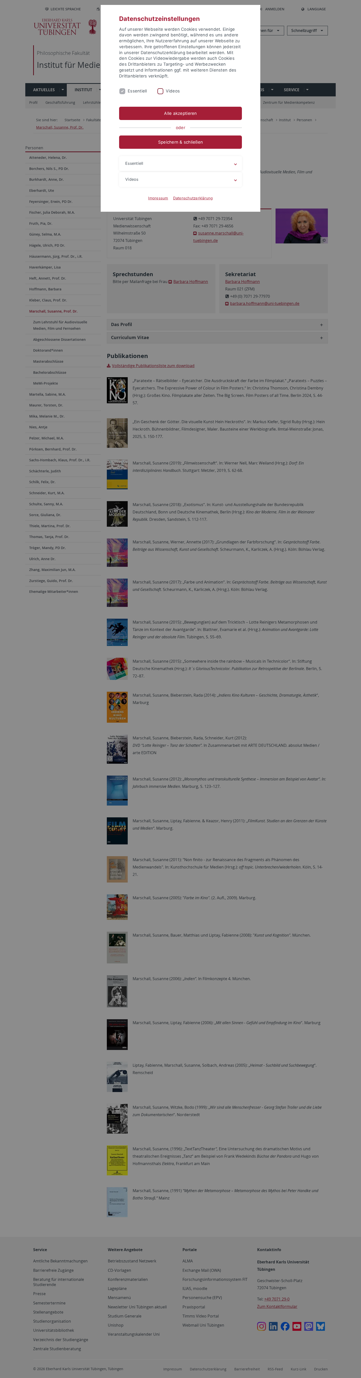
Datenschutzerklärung (193, 198)
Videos (173, 91)
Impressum (158, 198)
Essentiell (137, 91)
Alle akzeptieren (180, 113)
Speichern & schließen (180, 142)
